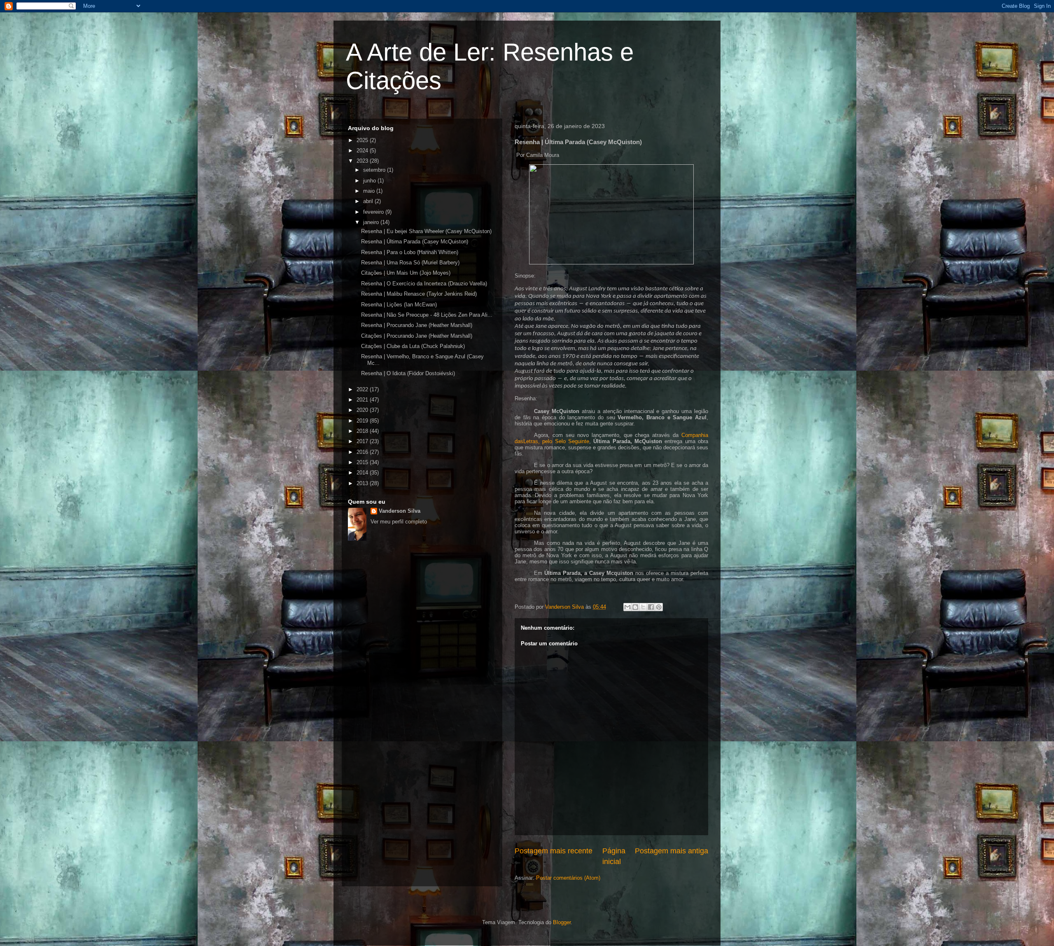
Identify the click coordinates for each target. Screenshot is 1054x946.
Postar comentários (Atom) (568, 878)
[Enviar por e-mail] (627, 607)
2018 (363, 431)
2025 (363, 140)
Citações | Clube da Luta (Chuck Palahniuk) (413, 346)
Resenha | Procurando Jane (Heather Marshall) (416, 325)
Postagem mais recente (553, 851)
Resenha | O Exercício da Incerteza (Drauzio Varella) (424, 283)
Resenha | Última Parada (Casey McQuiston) (414, 241)
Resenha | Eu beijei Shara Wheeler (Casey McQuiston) (426, 231)
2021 (363, 400)
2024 (363, 150)
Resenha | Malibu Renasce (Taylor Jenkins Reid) (419, 294)
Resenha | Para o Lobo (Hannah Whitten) (409, 252)
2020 (363, 410)
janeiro (371, 222)
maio (369, 191)
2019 (363, 421)
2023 (363, 161)
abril (369, 201)
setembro (375, 170)
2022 (363, 389)
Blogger (562, 922)
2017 (363, 441)
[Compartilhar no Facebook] (651, 607)
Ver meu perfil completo (399, 522)
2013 (363, 483)
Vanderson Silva (399, 511)
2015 (363, 462)
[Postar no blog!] (635, 607)
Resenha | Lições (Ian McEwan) (399, 304)
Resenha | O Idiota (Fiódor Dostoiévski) (408, 373)
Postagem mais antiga (671, 851)
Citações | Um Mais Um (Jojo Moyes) (405, 273)
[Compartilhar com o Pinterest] (659, 607)
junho (370, 181)
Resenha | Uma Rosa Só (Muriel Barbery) (410, 262)
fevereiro (374, 212)
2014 (363, 472)
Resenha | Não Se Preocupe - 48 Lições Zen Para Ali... (426, 315)
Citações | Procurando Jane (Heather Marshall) (416, 336)
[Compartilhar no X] (643, 607)
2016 (363, 452)
